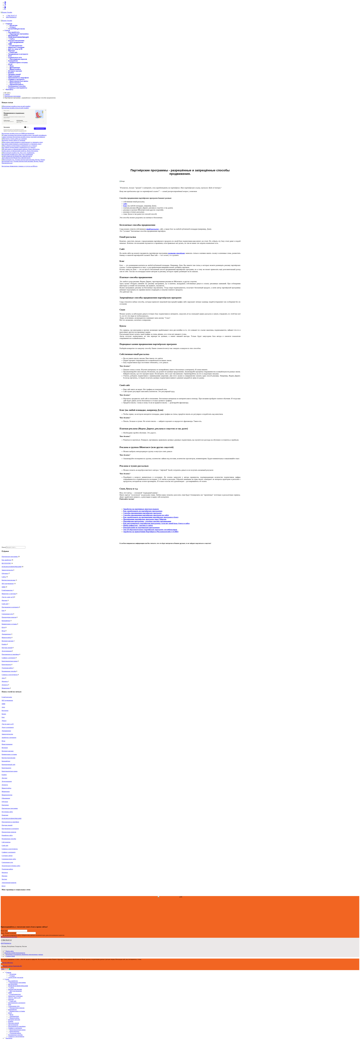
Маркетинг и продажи (16, 47)
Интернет (5, 747)
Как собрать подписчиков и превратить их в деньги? (19, 147)
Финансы (5, 681)
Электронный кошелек (9, 882)
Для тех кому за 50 (8, 724)
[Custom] (4, 9)
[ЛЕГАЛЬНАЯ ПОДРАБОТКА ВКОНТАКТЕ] (17, 156)
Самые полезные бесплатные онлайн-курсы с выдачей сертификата (23, 137)
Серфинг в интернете (16, 79)
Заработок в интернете (9, 737)
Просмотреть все (7, 163)
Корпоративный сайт (8, 764)
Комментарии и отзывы (19, 62)
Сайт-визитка (6, 842)
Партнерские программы (19, 34)
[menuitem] (141, 509)
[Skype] (5, 4)
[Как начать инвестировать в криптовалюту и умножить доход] (22, 142)
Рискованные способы (17, 86)
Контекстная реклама (16, 40)
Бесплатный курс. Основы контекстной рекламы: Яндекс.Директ (23, 161)
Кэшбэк (11, 72)
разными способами (176, 253)
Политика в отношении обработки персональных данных (24, 954)
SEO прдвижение (7, 700)
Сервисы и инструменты (17, 88)
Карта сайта (10, 951)
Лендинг (4, 778)
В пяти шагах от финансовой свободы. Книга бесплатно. (20, 151)
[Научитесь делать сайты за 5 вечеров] (14, 138)
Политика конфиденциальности (14, 953)
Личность (5, 685)
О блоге (13, 27)
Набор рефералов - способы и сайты (138, 525)
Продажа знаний (14, 74)
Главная (9, 24)
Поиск (4, 547)
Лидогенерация (14, 76)
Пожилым (5, 815)
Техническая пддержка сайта (11, 866)
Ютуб (10, 64)
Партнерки (5, 805)
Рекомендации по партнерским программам (141, 527)
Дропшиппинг (15, 67)
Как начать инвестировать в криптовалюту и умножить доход (21, 144)
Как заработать (14, 32)
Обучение (5, 573)
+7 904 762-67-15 (11, 15)
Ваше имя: (4, 931)
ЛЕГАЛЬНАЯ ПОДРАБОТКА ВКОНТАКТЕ (16, 158)
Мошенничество (7, 795)
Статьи (7, 30)
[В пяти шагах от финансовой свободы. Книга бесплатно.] (21, 149)
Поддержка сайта (7, 812)
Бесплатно (5, 710)
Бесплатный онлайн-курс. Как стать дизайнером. (17, 154)
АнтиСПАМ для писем (16, 29)
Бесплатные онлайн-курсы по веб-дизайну (15, 108)
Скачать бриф (10, 956)
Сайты (12, 39)
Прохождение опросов (9, 832)
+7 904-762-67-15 (6, 940)
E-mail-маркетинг (16, 45)
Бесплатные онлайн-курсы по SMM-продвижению (18, 133)
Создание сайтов (7, 855)
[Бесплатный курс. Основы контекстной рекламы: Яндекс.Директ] (23, 159)
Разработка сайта (7, 835)
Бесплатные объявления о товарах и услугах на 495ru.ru (19, 166)
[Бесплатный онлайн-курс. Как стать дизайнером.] (18, 152)
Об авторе (13, 25)
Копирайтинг (13, 61)
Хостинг (4, 879)
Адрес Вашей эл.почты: (8, 933)
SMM (10, 44)
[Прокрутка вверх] (1, 1041)
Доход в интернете (8, 727)
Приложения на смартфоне (18, 78)
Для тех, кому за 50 (15, 49)
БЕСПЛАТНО (13, 35)
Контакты (9, 89)
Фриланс (11, 51)
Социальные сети (15, 57)
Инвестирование (7, 744)
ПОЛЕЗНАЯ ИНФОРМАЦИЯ (18, 37)
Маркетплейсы (15, 69)
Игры (12, 66)
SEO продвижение (17, 42)
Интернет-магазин (15, 71)
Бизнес (4, 714)
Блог (10, 56)
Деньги (4, 720)
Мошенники (6, 688)
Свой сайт (13, 52)
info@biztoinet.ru (11, 17)
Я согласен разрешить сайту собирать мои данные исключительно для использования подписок (33, 935)
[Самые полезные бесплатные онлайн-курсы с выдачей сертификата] (24, 135)
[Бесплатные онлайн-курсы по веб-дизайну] (16, 106)
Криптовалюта (15, 83)
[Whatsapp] (5, 5)
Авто (3, 678)
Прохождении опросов (18, 59)
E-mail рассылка (7, 697)
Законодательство (7, 570)
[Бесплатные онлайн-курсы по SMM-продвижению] (24, 120)
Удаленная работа (16, 84)
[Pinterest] (5, 2)
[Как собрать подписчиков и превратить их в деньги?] (19, 145)
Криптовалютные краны (19, 81)
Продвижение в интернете (18, 54)
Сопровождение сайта (9, 859)
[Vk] (5, 7)
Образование (6, 798)
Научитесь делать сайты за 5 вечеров (13, 140)
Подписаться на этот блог (9, 937)
